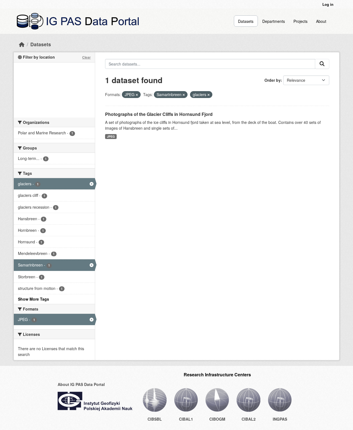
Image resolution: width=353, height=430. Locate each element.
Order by (272, 80)
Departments (273, 21)
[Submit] (322, 64)
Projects (300, 21)
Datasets (245, 21)
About (321, 21)
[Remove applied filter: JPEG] (137, 94)
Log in (327, 4)
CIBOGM (217, 419)
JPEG (111, 136)
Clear (86, 57)
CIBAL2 (249, 419)
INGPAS (280, 419)
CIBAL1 (186, 419)
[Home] (22, 44)
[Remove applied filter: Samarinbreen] (184, 94)
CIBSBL (155, 419)
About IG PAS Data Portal (81, 384)
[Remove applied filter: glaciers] (208, 94)
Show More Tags (33, 299)
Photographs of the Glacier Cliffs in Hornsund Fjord (159, 114)
